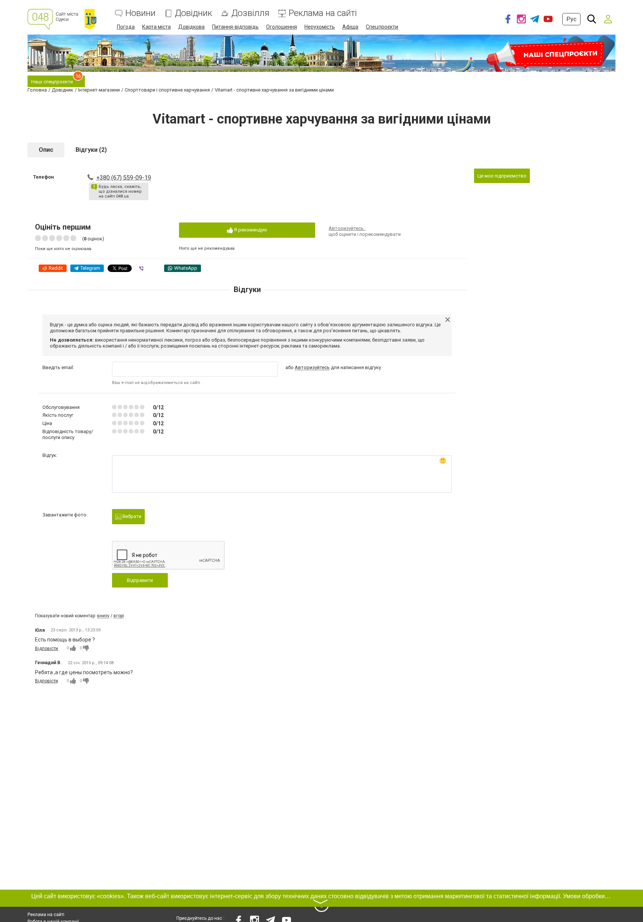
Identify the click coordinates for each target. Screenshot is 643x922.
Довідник (193, 13)
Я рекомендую (250, 230)
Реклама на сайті (323, 13)
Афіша (350, 27)
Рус (571, 19)
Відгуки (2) (91, 149)
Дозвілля (250, 13)
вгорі (118, 615)
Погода (126, 27)
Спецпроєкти (382, 27)
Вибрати (131, 516)
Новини (140, 13)
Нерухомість (319, 27)
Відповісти (46, 648)
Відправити (140, 580)
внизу (103, 615)
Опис (46, 149)
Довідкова (191, 27)
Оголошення (281, 27)
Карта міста (156, 27)
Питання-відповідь (235, 27)
